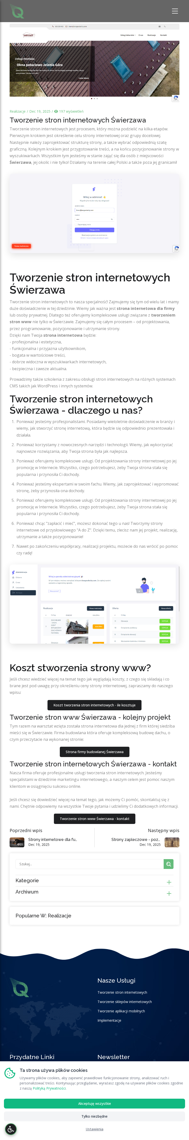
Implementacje (109, 1020)
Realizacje (18, 111)
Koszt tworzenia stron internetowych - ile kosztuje (94, 705)
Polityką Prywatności (49, 1088)
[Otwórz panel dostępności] (11, 1129)
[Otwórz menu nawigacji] (175, 11)
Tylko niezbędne (94, 1116)
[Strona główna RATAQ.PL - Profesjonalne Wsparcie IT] (17, 10)
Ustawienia (94, 1129)
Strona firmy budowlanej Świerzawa (95, 751)
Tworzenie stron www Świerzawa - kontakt (94, 818)
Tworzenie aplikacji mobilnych (121, 1011)
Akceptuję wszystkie (94, 1103)
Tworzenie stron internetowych (122, 992)
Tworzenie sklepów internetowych (124, 1001)
